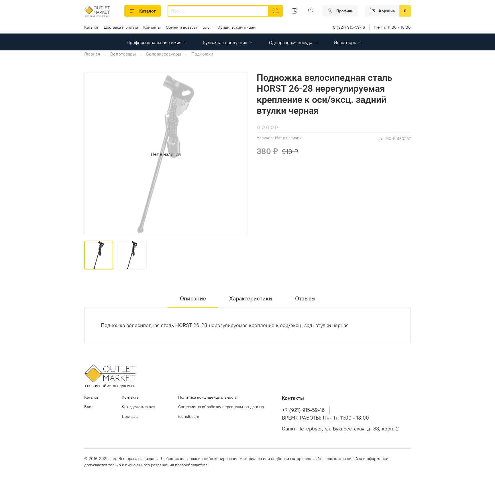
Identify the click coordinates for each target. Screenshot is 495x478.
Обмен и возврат (181, 27)
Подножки (202, 54)
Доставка (130, 416)
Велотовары (123, 54)
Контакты (152, 27)
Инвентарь (345, 42)
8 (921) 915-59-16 (349, 27)
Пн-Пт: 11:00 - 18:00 (392, 27)
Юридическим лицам (236, 27)
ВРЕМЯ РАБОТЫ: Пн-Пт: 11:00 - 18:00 (325, 418)
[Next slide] (238, 154)
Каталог (147, 11)
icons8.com (188, 416)
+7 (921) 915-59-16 (303, 410)
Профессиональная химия (154, 42)
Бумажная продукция (225, 42)
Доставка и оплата (121, 27)
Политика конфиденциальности (207, 397)
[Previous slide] (93, 154)
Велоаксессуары (163, 54)
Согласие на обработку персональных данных (221, 406)
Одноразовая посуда (290, 42)
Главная (92, 54)
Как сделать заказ (138, 406)
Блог (207, 27)
